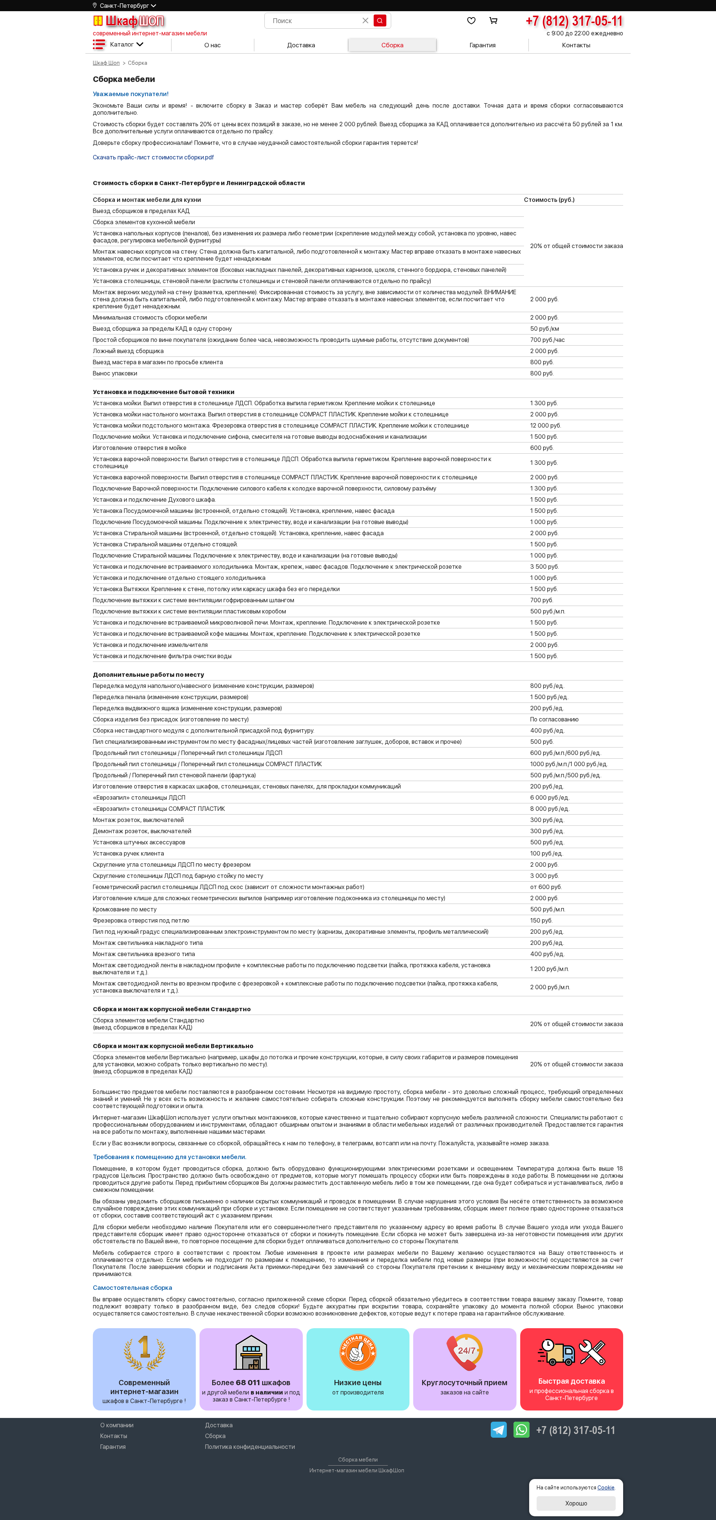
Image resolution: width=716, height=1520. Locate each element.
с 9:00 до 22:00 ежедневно (585, 33)
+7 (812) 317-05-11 (574, 20)
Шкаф (135, 20)
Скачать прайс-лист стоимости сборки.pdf (153, 157)
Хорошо (576, 1503)
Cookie (606, 1488)
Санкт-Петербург (124, 5)
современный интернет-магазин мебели (150, 33)
